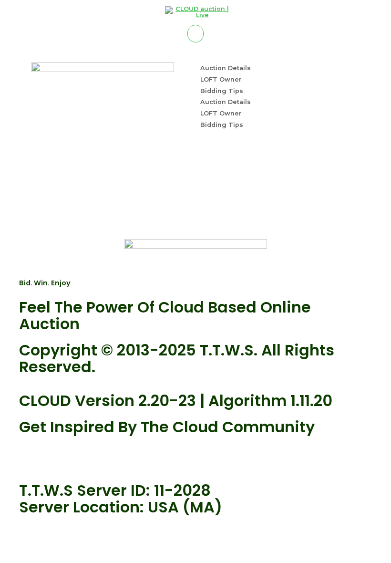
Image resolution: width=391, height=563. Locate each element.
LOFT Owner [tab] (221, 79)
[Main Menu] (195, 34)
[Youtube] (31, 457)
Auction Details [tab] (225, 68)
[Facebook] (57, 457)
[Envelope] (82, 457)
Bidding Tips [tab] (221, 90)
